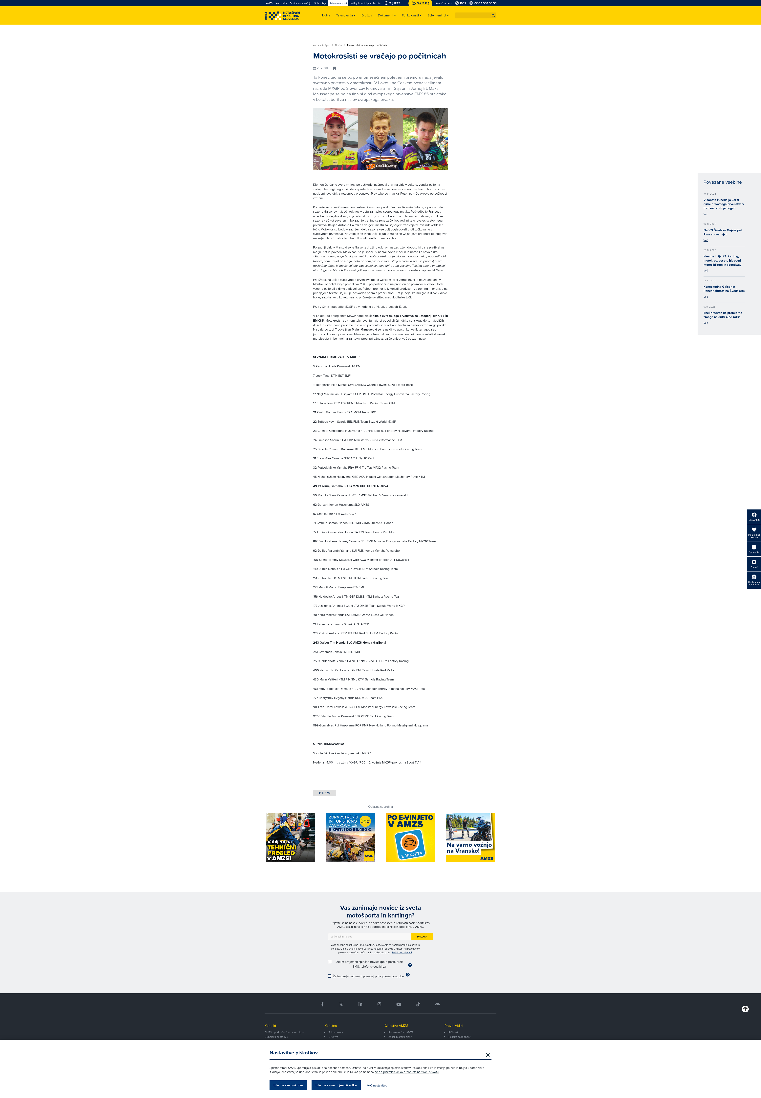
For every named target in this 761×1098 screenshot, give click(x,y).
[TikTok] (418, 1004)
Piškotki (453, 1032)
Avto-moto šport (322, 45)
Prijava (422, 936)
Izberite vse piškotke (288, 1085)
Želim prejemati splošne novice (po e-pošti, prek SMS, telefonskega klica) (369, 964)
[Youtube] (398, 1004)
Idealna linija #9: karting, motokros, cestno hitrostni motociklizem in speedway (722, 260)
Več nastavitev (377, 1085)
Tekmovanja (336, 1032)
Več (706, 214)
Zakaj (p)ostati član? (400, 1037)
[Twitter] (341, 1004)
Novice (339, 45)
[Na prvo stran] (282, 15)
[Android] (437, 1004)
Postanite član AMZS (400, 1032)
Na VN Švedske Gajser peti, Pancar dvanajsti (723, 232)
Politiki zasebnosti (402, 952)
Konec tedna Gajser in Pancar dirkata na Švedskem (724, 288)
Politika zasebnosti (459, 1037)
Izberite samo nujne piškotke (336, 1085)
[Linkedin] (360, 1004)
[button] (493, 15)
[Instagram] (379, 1004)
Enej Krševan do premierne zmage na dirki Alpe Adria (723, 315)
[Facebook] (322, 1004)
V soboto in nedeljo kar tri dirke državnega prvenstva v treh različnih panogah (724, 204)
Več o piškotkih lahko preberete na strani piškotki (407, 1072)
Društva (333, 1037)
